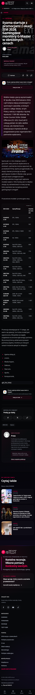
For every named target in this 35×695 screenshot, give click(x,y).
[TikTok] (18, 607)
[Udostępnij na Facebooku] (23, 75)
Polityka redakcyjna (7, 653)
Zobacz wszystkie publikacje (18, 459)
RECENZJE (4, 624)
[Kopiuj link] (31, 75)
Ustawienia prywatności (7, 683)
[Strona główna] (1, 12)
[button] (17, 149)
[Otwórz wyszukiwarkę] (27, 3)
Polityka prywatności (7, 640)
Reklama (4, 666)
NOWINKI (6, 12)
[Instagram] (8, 607)
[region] (17, 262)
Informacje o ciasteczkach (9, 636)
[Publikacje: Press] (7, 446)
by (6, 685)
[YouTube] (13, 607)
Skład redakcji (5, 646)
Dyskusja (12, 75)
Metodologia (5, 650)
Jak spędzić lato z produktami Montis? (22, 528)
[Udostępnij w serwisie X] (27, 75)
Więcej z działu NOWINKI (7, 486)
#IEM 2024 (5, 425)
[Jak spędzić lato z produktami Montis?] (6, 528)
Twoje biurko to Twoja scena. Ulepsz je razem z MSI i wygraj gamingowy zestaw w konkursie (22, 498)
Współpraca (4, 662)
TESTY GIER (4, 627)
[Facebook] (3, 607)
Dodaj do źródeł (16, 87)
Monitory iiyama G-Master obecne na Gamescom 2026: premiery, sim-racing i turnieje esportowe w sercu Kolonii (22, 514)
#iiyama (12, 425)
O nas (3, 643)
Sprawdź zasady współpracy (11, 585)
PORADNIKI (4, 620)
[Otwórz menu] (32, 3)
